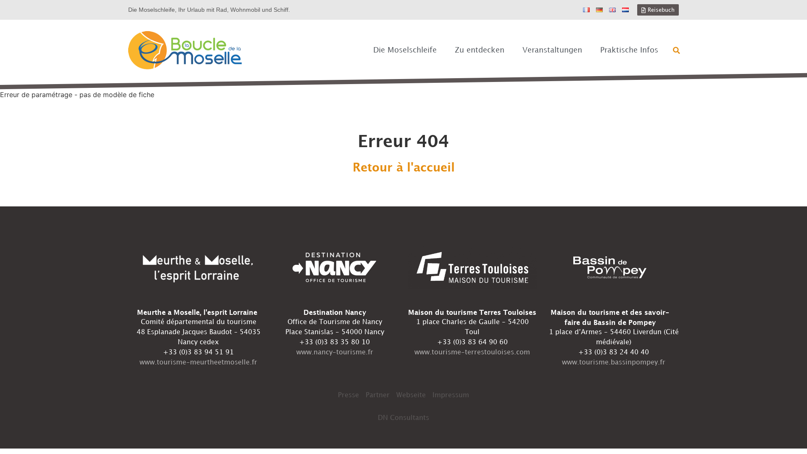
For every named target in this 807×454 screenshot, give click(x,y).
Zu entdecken (479, 50)
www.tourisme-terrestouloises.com (472, 352)
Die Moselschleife (405, 50)
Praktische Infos (629, 50)
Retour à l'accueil (404, 168)
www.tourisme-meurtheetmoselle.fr (198, 362)
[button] (676, 50)
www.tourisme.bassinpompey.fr (613, 362)
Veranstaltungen (552, 50)
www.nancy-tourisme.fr (334, 352)
